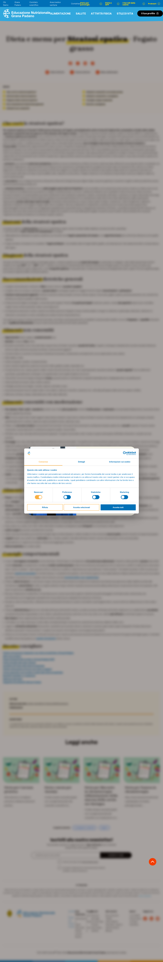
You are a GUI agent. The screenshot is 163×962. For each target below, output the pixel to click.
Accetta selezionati (81, 507)
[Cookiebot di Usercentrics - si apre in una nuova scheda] (125, 453)
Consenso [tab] (43, 462)
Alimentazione (60, 13)
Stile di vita (125, 13)
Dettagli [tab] (81, 462)
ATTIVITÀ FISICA (101, 13)
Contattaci (75, 4)
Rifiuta (45, 507)
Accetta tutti (118, 507)
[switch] (67, 497)
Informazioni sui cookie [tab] (119, 462)
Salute (81, 13)
